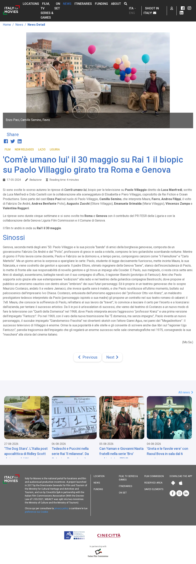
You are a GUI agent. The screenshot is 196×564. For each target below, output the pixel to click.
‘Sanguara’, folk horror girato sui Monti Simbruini (166, 451)
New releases (24, 149)
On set (123, 492)
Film (8, 149)
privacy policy (61, 508)
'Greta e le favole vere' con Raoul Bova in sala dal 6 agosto (120, 454)
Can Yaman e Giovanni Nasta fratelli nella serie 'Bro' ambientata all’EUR (74, 454)
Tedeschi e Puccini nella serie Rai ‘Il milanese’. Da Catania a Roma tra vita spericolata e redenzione (23, 456)
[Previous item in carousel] (8, 426)
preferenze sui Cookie (36, 512)
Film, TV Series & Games (128, 478)
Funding (101, 4)
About (116, 4)
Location (99, 476)
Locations (31, 4)
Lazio (42, 149)
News (67, 4)
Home (7, 24)
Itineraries (83, 4)
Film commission (154, 476)
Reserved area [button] (153, 482)
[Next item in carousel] (187, 426)
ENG (132, 13)
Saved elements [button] (153, 489)
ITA (131, 8)
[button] (125, 4)
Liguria (55, 149)
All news (184, 392)
